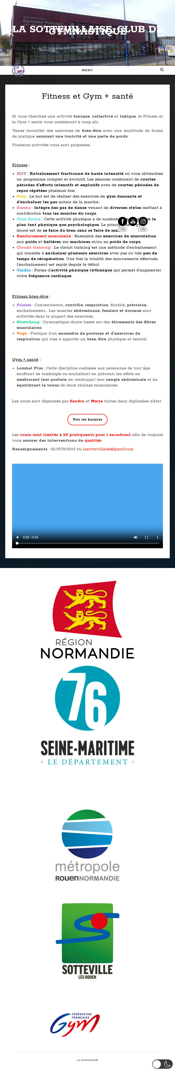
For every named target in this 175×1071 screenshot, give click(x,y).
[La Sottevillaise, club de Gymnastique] (18, 70)
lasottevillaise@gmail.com (108, 449)
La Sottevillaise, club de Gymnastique (87, 30)
